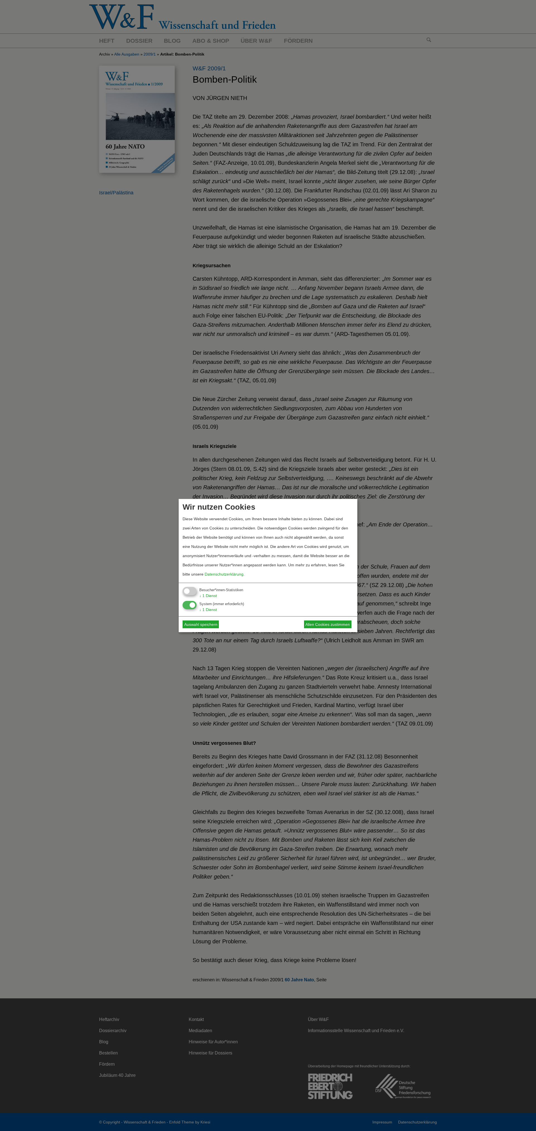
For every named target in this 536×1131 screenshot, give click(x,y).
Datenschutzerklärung (224, 574)
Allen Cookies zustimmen (327, 624)
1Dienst (208, 595)
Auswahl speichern (200, 624)
